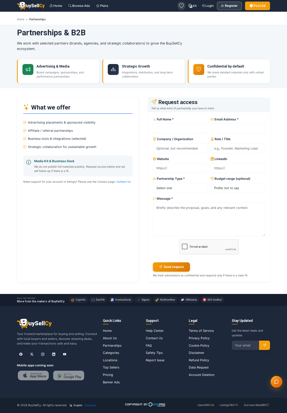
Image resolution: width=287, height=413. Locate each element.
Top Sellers (111, 367)
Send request (174, 267)
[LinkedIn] (54, 354)
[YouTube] (65, 354)
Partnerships (112, 345)
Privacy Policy (199, 338)
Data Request (199, 367)
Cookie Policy (199, 345)
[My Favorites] (181, 6)
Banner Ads (111, 382)
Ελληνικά (90, 405)
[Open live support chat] (276, 382)
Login (209, 6)
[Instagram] (43, 354)
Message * (165, 198)
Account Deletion (201, 375)
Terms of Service (201, 331)
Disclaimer (196, 353)
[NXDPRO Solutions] (144, 404)
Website (163, 159)
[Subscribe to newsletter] (264, 345)
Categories (111, 353)
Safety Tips (154, 353)
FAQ (149, 345)
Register (231, 6)
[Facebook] (21, 354)
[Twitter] (32, 354)
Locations (110, 360)
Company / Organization (175, 139)
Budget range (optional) (232, 179)
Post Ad (259, 6)
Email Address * (227, 119)
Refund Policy (199, 360)
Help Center (155, 331)
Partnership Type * (171, 179)
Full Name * (165, 119)
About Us (110, 338)
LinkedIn (221, 159)
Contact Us (123, 181)
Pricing (108, 375)
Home (107, 331)
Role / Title (222, 139)
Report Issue (155, 360)
